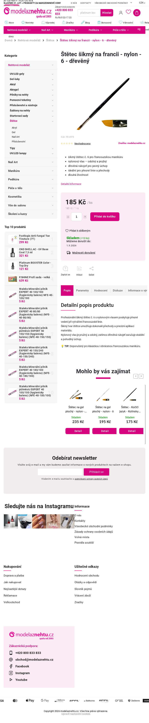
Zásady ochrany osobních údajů (93, 531)
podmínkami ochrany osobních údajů (91, 479)
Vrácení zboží (82, 595)
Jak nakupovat (12, 582)
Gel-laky (15, 79)
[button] (76, 427)
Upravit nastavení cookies (75, 713)
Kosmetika (14, 196)
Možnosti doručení (83, 252)
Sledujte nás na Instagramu (39, 506)
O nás (74, 3)
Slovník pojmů (83, 589)
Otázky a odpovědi (85, 582)
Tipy (12, 148)
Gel (13, 132)
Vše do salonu (17, 205)
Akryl (13, 84)
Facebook (22, 666)
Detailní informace (71, 184)
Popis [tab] (67, 290)
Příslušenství (18, 141)
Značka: (131, 143)
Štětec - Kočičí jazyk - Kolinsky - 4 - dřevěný (129, 410)
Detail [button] (78, 431)
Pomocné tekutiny (20, 100)
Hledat (107, 12)
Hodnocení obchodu (86, 575)
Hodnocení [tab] (100, 290)
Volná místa (81, 537)
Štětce (14, 120)
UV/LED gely (17, 73)
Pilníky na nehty (19, 94)
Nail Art (15, 136)
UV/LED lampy (18, 153)
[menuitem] (20, 30)
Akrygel (14, 89)
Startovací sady (19, 115)
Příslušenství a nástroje (23, 105)
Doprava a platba (14, 575)
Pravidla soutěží (84, 542)
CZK (141, 2)
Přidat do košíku (104, 216)
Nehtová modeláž (19, 65)
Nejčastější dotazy (15, 589)
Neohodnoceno (82, 144)
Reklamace (10, 595)
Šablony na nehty (20, 110)
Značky (78, 602)
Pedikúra (13, 179)
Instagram (22, 673)
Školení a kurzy (17, 214)
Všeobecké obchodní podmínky (111, 3)
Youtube (21, 680)
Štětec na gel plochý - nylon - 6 (103, 409)
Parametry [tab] (82, 290)
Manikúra (14, 171)
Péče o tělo (15, 188)
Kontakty (85, 3)
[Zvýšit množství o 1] (85, 217)
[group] (76, 414)
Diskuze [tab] (118, 290)
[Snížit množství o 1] (68, 217)
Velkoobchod (12, 602)
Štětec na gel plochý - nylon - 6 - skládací (76, 410)
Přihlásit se (96, 471)
